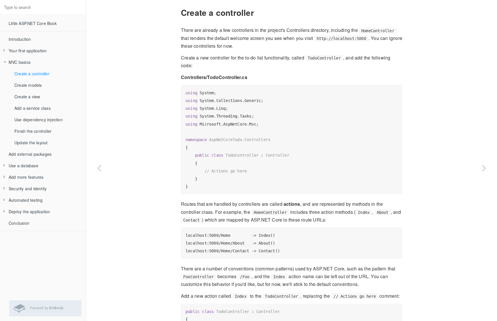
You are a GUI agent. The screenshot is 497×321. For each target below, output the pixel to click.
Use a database (23, 165)
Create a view (27, 96)
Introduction (20, 39)
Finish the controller (32, 131)
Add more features (26, 177)
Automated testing (26, 200)
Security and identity (28, 188)
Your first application (28, 50)
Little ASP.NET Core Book (33, 23)
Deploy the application (29, 211)
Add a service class (32, 108)
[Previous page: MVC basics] (99, 167)
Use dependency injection (38, 119)
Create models (28, 85)
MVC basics (19, 62)
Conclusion (19, 223)
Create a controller (31, 73)
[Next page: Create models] (484, 167)
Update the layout (30, 142)
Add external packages (30, 154)
